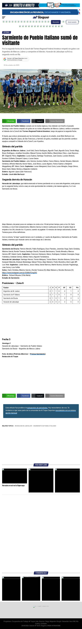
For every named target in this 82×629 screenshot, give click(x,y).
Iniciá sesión (72, 22)
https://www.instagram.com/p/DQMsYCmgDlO (19, 273)
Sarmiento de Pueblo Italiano (45, 426)
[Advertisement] (41, 207)
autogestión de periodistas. (37, 408)
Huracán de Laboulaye (24, 426)
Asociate (56, 22)
